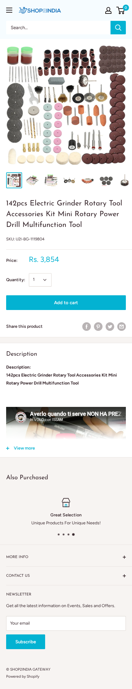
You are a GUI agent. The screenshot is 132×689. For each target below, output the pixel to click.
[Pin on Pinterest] (98, 326)
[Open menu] (9, 10)
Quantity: (15, 279)
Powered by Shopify (22, 676)
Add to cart (66, 302)
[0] (121, 10)
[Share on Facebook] (86, 326)
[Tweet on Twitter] (110, 326)
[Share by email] (121, 326)
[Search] (118, 27)
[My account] (108, 10)
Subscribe (25, 642)
